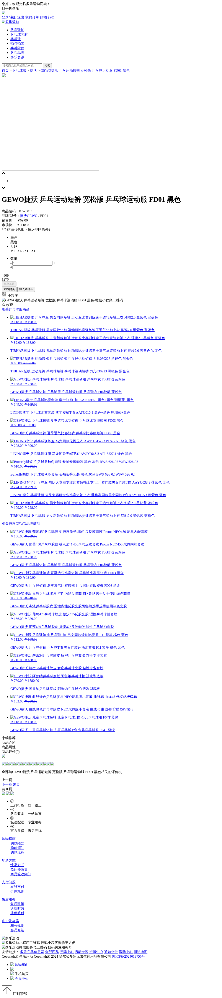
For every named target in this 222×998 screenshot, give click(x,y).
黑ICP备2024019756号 (128, 956)
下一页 (7, 784)
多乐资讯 (17, 57)
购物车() (47, 17)
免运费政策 (19, 869)
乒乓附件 (17, 48)
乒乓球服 (19, 70)
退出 (20, 17)
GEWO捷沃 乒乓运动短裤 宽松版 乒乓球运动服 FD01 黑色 (85, 70)
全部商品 (52, 952)
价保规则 (17, 891)
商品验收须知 (20, 874)
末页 (16, 784)
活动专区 (81, 952)
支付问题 (9, 882)
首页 (5, 70)
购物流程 (17, 852)
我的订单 (32, 17)
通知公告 (111, 952)
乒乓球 (15, 39)
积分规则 (17, 925)
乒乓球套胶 (19, 34)
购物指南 (9, 839)
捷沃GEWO (29, 216)
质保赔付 (17, 913)
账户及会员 (10, 921)
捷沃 (33, 70)
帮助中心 (126, 952)
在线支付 (17, 887)
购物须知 (17, 843)
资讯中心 (96, 952)
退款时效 (17, 908)
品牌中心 (67, 952)
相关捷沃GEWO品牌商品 (21, 523)
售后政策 (17, 904)
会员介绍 (17, 930)
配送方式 (9, 860)
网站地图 (140, 952)
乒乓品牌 (17, 53)
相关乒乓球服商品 (15, 309)
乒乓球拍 (17, 30)
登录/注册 (9, 17)
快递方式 (17, 865)
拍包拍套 (17, 43)
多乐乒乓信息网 (32, 952)
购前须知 (17, 848)
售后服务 (9, 899)
